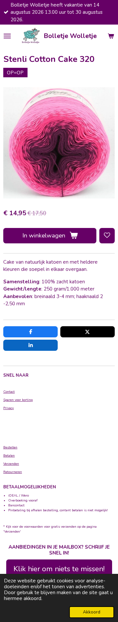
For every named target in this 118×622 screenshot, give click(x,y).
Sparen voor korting (18, 400)
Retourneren (12, 472)
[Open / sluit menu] (7, 36)
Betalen (9, 455)
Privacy (8, 408)
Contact (9, 391)
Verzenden (11, 464)
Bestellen (10, 447)
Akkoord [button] (91, 612)
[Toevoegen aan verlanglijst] (107, 235)
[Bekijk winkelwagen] (111, 36)
